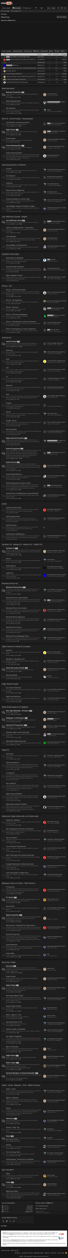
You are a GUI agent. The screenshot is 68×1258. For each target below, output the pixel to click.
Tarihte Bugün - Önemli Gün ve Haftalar (20, 1159)
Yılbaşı (48, 110)
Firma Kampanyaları (42, 79)
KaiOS (4, 504)
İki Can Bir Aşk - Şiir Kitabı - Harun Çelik (57, 1090)
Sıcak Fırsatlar (11, 138)
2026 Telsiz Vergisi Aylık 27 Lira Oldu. (56, 208)
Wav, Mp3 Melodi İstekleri (44, 68)
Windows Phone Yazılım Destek (17, 598)
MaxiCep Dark (6, 1250)
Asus (7, 394)
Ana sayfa (7, 8)
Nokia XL (49, 676)
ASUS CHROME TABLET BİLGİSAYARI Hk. (57, 396)
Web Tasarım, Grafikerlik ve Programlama (20, 925)
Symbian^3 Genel (42, 76)
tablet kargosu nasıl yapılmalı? (55, 775)
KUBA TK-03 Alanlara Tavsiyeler (55, 1030)
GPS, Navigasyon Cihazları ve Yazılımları (20, 829)
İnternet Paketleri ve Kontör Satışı (18, 199)
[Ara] (58, 8)
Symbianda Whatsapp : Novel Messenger (17, 82)
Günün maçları (51, 1175)
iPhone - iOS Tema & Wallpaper (17, 314)
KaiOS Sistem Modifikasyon (15, 534)
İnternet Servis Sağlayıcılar (15, 190)
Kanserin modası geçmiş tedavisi (55, 1056)
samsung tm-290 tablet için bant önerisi (57, 765)
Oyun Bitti (50, 1138)
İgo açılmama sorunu (52, 830)
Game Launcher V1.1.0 (53, 899)
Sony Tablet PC (11, 783)
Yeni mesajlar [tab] (7, 51)
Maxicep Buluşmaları (13, 101)
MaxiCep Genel (8, 88)
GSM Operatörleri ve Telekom (14, 165)
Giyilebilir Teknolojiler (10, 254)
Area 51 (49, 1048)
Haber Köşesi (11, 985)
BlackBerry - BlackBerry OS (15, 659)
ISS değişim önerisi (52, 192)
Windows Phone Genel (14, 587)
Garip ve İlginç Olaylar (13, 1006)
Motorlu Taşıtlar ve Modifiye (15, 1029)
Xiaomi (8, 412)
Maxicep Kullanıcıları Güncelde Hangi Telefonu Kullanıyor (25, 59)
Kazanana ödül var (11, 71)
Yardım (54, 1253)
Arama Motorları (12, 945)
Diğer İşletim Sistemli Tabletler (16, 804)
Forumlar (18, 8)
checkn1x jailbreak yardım (54, 322)
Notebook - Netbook (13, 820)
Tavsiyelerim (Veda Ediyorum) (57, 734)
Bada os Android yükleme (54, 652)
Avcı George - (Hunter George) (55, 1153)
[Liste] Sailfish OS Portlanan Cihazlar (56, 574)
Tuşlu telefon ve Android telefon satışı (20, 56)
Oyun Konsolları (11, 838)
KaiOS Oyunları (11, 525)
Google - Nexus (11, 420)
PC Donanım (10, 887)
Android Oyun (11, 462)
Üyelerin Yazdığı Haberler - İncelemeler (19, 228)
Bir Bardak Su (50, 1129)
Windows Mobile (11, 675)
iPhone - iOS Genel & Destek (16, 290)
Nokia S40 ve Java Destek (15, 668)
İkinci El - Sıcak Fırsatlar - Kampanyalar (17, 118)
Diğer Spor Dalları (12, 1191)
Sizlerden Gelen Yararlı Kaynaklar (17, 732)
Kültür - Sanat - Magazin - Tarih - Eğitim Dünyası (21, 1085)
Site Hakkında (11, 108)
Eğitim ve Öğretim (12, 1098)
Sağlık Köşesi (10, 1055)
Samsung (9, 350)
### (48, 954)
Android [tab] (45, 51)
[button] (32, 8)
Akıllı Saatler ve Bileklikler (15, 258)
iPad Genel (9, 754)
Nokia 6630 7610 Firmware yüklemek (56, 669)
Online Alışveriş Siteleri (14, 153)
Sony (7, 359)
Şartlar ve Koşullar (28, 1253)
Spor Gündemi (8, 1169)
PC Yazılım (10, 897)
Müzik (8, 1136)
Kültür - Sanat (11, 1089)
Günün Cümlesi (51, 1015)
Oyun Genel (10, 906)
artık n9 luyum (51, 559)
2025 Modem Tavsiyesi (53, 821)
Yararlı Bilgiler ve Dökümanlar (16, 245)
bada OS (9, 650)
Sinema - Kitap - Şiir (12, 1127)
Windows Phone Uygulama (15, 617)
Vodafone (9, 183)
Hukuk (8, 1108)
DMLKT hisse (50, 968)
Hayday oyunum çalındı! (56, 308)
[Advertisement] (34, 35)
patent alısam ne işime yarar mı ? (55, 1110)
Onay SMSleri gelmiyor (53, 184)
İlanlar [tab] (37, 51)
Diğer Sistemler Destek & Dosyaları (16, 646)
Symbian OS (10, 548)
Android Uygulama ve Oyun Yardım (18, 483)
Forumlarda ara (16, 11)
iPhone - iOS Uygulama (14, 300)
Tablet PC (5, 750)
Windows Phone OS (10, 583)
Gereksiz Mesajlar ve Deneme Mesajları (20, 1073)
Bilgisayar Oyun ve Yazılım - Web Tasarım (18, 883)
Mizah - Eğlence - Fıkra (13, 1015)
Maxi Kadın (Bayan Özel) (14, 996)
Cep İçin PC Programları (15, 725)
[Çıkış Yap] (65, 8)
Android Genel (41, 73)
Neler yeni (28, 8)
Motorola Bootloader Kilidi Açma (55, 387)
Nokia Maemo (11, 566)
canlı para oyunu (53, 329)
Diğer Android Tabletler (14, 794)
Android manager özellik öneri (14, 73)
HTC (7, 368)
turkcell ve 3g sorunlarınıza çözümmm (57, 169)
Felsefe (8, 1145)
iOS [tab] (51, 51)
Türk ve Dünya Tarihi (13, 1152)
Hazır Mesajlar (11, 236)
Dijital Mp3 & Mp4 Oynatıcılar (16, 741)
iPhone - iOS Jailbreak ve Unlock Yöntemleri (21, 322)
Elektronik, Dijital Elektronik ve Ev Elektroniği (20, 816)
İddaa (8, 1173)
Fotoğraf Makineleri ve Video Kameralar (20, 864)
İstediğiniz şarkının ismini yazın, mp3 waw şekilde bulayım (21, 68)
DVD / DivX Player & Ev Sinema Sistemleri (20, 855)
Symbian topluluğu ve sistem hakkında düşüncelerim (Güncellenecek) (24, 76)
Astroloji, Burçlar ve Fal (14, 1022)
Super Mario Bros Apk (55, 485)
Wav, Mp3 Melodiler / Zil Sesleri (17, 711)
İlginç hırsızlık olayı (52, 1007)
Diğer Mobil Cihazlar (10, 684)
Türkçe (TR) (15, 1250)
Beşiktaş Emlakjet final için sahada (56, 1193)
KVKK (48, 1253)
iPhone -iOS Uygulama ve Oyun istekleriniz (21, 329)
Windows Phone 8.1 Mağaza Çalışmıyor (57, 609)
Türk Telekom (10, 176)
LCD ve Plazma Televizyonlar (16, 846)
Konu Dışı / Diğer (9, 962)
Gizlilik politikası (40, 1253)
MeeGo (8, 559)
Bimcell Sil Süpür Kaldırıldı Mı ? (55, 176)
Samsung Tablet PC (12, 762)
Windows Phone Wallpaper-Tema (17, 636)
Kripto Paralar (11, 976)
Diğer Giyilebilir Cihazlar (14, 275)
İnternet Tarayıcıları (13, 934)
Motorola (9, 385)
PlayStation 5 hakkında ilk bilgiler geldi (57, 839)
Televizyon (10, 1118)
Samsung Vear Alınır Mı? (53, 268)
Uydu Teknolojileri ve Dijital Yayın (17, 873)
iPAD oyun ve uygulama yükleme (55, 755)
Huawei (8, 403)
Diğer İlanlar (40, 56)
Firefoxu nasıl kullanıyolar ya (54, 936)
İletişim (19, 1253)
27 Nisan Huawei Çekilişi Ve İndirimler (16, 79)
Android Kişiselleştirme (14, 474)
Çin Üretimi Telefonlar (13, 688)
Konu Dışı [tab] (28, 51)
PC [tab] (63, 51)
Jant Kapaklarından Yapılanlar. (55, 1039)
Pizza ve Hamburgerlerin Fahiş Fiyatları (57, 139)
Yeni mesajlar (6, 11)
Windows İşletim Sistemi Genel (45, 62)
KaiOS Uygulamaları (13, 516)
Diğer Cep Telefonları (13, 696)
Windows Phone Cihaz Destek (16, 608)
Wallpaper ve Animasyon (43, 65)
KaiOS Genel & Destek (13, 508)
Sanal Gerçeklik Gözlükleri (15, 267)
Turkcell (8, 169)
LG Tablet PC (10, 773)
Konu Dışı (9, 966)
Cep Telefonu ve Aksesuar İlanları (17, 122)
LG (7, 377)
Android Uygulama (13, 449)
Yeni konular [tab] (18, 51)
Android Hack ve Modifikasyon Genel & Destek (22, 493)
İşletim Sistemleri (12, 915)
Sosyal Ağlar (10, 953)
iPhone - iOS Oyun (12, 307)
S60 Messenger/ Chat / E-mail (45, 82)
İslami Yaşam (11, 1063)
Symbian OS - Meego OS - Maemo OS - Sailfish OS (22, 544)
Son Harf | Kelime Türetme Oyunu (56, 465)
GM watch (52, 259)
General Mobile (11, 429)
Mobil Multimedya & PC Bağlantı (15, 707)
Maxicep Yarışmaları (42, 71)
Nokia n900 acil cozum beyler (54, 566)
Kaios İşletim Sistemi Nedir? (54, 509)
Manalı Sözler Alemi (52, 238)
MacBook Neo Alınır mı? (53, 155)
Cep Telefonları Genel (42, 59)
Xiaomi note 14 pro (52, 413)
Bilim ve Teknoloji (12, 1047)
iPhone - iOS (7, 286)
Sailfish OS (9, 573)
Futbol (8, 1182)
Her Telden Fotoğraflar (14, 1036)
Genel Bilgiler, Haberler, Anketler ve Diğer (20, 206)
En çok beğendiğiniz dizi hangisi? (55, 1120)
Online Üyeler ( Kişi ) (44, 1203)
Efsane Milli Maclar (52, 1184)
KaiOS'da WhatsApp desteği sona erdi (57, 518)
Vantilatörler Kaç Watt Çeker (54, 874)
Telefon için (16, 65)
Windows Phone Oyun (14, 627)
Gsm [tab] (57, 51)
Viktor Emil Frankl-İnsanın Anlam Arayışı (57, 1145)
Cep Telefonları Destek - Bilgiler (14, 216)
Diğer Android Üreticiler (15, 438)
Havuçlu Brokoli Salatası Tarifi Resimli (57, 998)
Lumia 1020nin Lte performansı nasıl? (57, 589)
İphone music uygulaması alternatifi (56, 301)
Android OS (6, 337)
